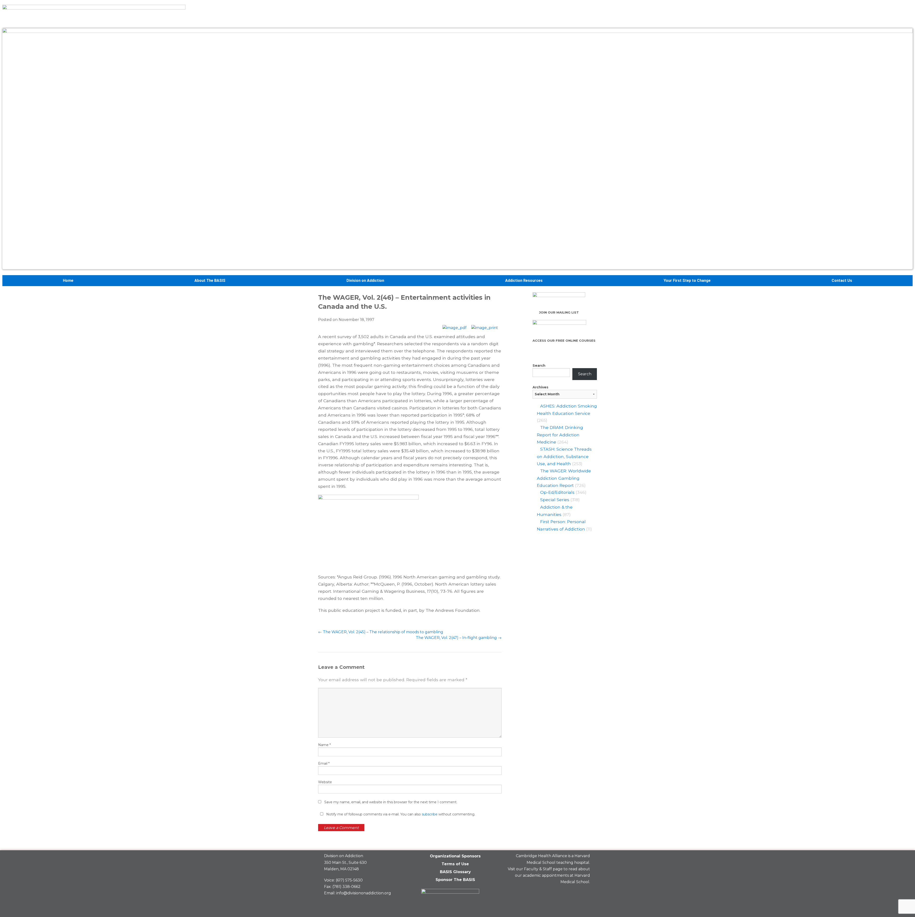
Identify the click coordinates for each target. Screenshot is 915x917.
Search (539, 365)
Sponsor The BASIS (455, 879)
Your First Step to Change (687, 280)
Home (68, 280)
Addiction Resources (524, 280)
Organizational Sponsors (455, 856)
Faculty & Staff (538, 869)
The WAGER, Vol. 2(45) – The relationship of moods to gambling (380, 632)
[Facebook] (551, 893)
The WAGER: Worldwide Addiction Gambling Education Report (564, 478)
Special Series (554, 499)
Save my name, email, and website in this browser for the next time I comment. (390, 802)
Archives (540, 387)
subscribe (429, 814)
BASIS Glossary (455, 872)
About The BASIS (209, 280)
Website (325, 782)
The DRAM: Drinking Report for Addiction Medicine (560, 434)
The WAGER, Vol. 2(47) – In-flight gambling (459, 637)
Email (324, 763)
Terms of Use (455, 864)
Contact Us (842, 280)
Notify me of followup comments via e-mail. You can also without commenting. (400, 814)
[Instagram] (584, 893)
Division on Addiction (365, 280)
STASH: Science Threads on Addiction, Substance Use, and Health (564, 456)
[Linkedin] (568, 893)
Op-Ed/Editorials (557, 492)
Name (324, 745)
